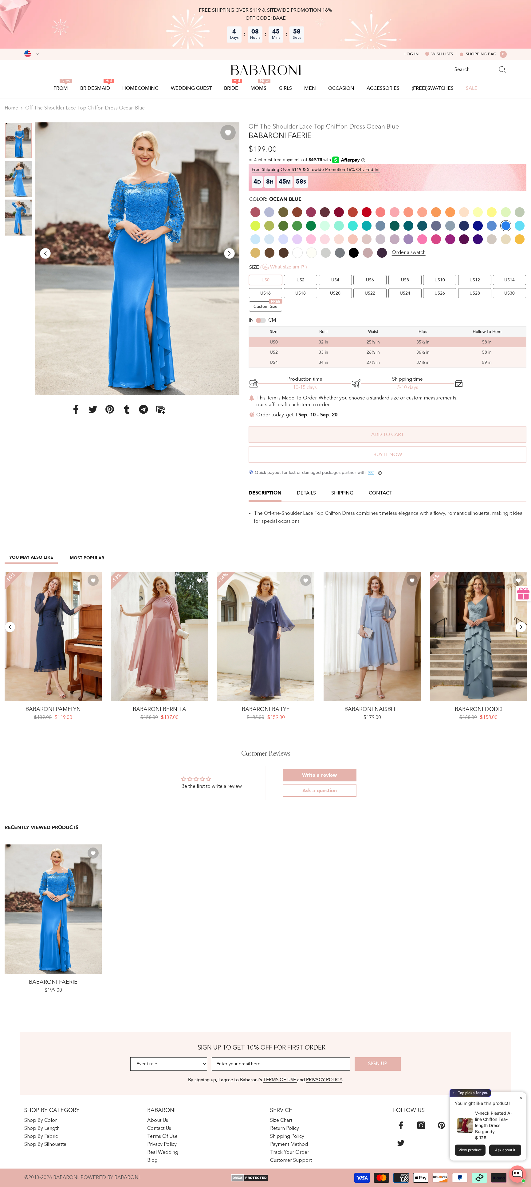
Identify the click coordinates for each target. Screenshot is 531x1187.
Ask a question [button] (319, 790)
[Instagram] (421, 1125)
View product (470, 1150)
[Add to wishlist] (228, 132)
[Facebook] (76, 409)
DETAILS (306, 493)
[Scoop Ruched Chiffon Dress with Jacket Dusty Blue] (372, 636)
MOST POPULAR (87, 558)
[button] (45, 253)
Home (11, 108)
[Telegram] (143, 409)
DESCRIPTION (265, 493)
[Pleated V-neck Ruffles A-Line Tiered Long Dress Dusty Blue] (478, 636)
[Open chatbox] (517, 1174)
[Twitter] (92, 409)
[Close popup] (520, 1097)
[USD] (31, 54)
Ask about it (505, 1150)
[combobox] (474, 70)
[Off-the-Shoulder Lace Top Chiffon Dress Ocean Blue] (53, 909)
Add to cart (387, 434)
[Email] (160, 409)
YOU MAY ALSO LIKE (31, 557)
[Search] (480, 70)
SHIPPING (342, 493)
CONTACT (380, 493)
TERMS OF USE (280, 1080)
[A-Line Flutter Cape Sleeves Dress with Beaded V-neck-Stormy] (265, 636)
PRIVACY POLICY (324, 1080)
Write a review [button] (319, 775)
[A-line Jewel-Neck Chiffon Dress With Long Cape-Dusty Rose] (159, 636)
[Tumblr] (126, 409)
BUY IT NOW (387, 454)
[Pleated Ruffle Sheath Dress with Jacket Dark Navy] (53, 636)
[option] (137, 258)
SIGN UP (377, 1064)
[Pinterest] (109, 409)
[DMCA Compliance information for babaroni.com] (249, 1177)
